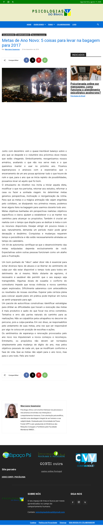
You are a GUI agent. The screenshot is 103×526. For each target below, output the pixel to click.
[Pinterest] (38, 60)
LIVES (74, 24)
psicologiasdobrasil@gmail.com (50, 512)
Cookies (33, 522)
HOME (29, 24)
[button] (98, 24)
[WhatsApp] (45, 60)
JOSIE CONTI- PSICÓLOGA (13, 477)
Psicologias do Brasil (78, 96)
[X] (13, 2)
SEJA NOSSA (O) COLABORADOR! (82, 522)
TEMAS (50, 24)
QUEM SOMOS (39, 24)
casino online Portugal (51, 471)
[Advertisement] (34, 125)
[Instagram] (8, 2)
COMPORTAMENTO (23, 35)
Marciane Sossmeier (39, 35)
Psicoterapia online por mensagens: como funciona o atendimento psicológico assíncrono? (86, 88)
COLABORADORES (63, 24)
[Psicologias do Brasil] (51, 12)
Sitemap (63, 522)
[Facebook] (4, 2)
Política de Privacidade (48, 522)
